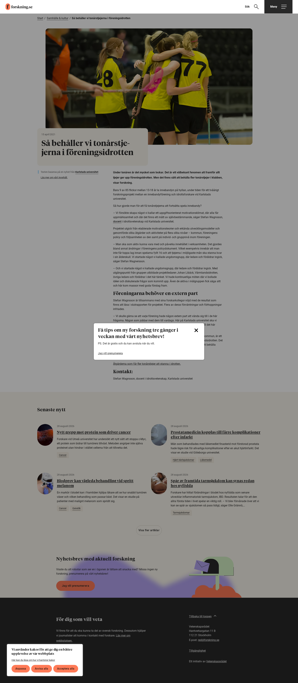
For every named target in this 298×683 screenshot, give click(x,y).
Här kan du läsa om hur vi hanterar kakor (33, 660)
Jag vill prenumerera (110, 353)
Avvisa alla (41, 668)
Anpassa (20, 668)
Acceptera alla (65, 668)
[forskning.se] (16, 6)
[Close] (196, 330)
